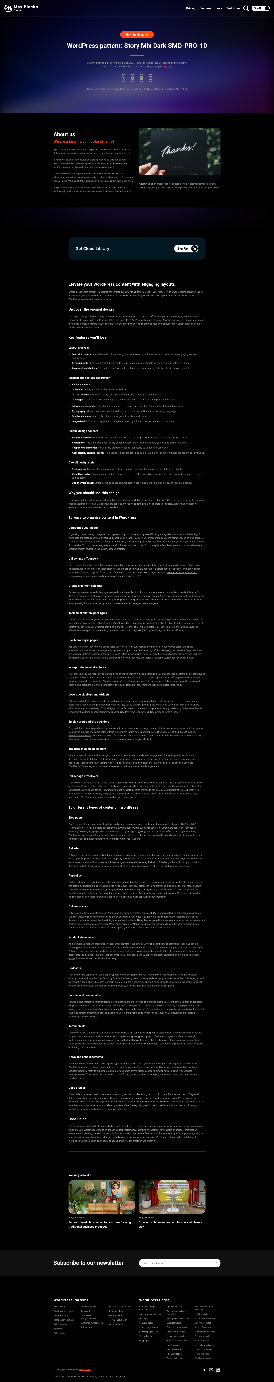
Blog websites (145, 1336)
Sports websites (202, 1340)
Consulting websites (176, 1332)
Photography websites (205, 1332)
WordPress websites (131, 838)
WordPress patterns (116, 89)
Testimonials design (118, 1320)
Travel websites (202, 1354)
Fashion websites (174, 1349)
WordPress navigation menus (182, 572)
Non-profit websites (203, 1327)
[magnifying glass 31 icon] (141, 78)
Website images (88, 1306)
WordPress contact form (120, 1306)
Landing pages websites (150, 1314)
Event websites (174, 1345)
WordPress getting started (169, 1137)
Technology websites (204, 1345)
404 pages (144, 1318)
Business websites (175, 1323)
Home (90, 89)
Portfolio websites (203, 1336)
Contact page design (148, 1327)
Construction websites (177, 1327)
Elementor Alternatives (79, 735)
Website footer (60, 1324)
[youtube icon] (211, 1369)
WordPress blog (61, 1315)
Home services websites (205, 1318)
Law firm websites (203, 1323)
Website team (115, 1315)
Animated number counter (93, 1323)
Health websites (202, 1314)
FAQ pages (144, 1340)
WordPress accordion (63, 1311)
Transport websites (203, 1349)
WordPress (100, 89)
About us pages (146, 1323)
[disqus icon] (132, 78)
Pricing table (86, 1327)
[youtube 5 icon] (150, 78)
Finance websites (174, 1354)
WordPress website (78, 299)
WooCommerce (116, 1324)
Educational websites (176, 1336)
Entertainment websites (178, 1340)
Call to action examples (64, 1320)
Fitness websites (174, 1358)
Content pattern (134, 89)
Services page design (148, 1332)
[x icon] (123, 78)
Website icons (60, 1333)
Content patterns (117, 1311)
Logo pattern (87, 1311)
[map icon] (218, 1369)
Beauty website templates (179, 1318)
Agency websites (174, 1306)
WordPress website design (126, 762)
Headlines (58, 1329)
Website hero (59, 1306)
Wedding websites (203, 1358)
